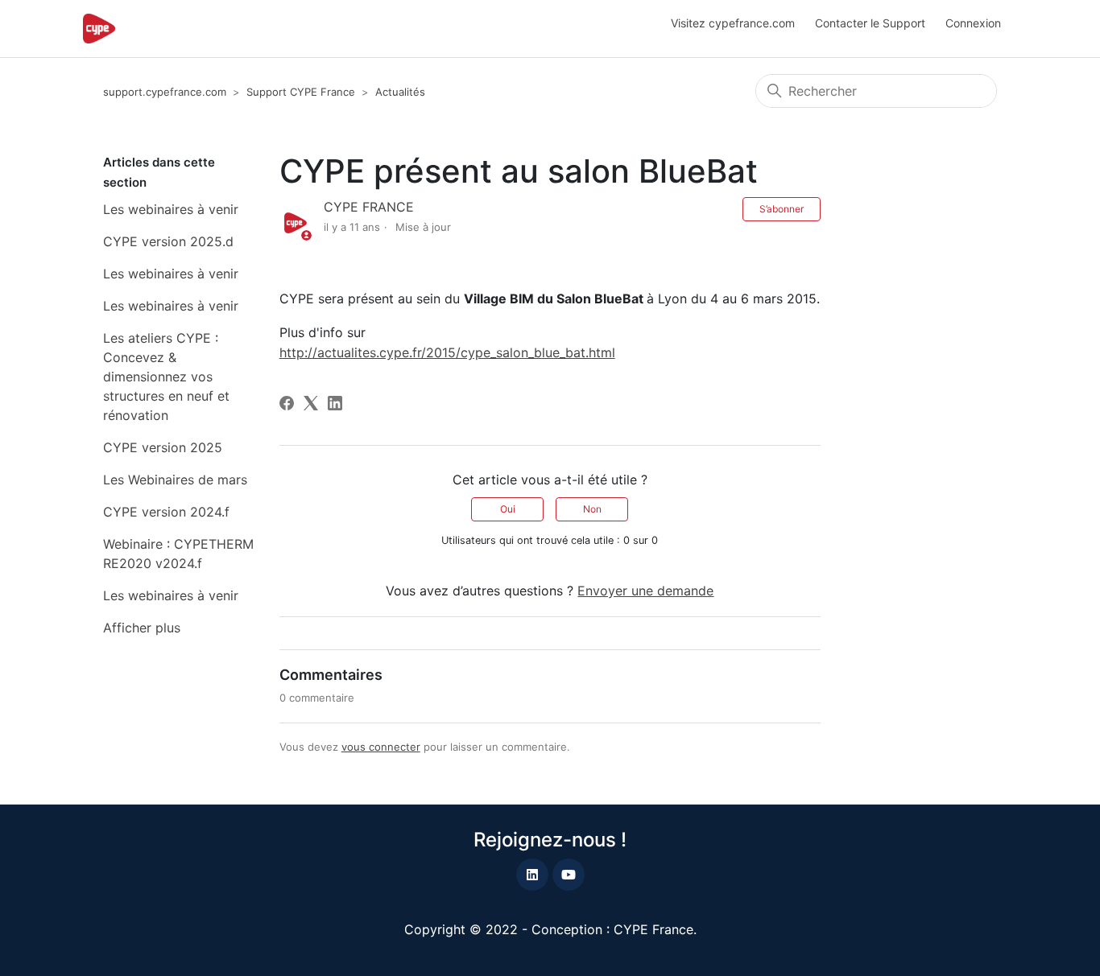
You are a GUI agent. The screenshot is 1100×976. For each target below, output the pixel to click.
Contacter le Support (870, 23)
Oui (507, 509)
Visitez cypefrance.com (733, 23)
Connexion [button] (973, 23)
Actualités (400, 91)
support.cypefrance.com (164, 91)
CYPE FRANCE (369, 207)
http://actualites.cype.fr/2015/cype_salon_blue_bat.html (447, 352)
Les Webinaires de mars (175, 480)
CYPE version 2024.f (166, 512)
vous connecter (380, 746)
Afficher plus (141, 628)
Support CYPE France (300, 91)
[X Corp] (311, 403)
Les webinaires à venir (170, 209)
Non (592, 509)
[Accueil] (99, 28)
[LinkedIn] (335, 403)
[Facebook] (286, 403)
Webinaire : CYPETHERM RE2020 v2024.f (178, 553)
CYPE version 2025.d (168, 241)
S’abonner (781, 209)
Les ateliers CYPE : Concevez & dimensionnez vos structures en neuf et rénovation (166, 376)
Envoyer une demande (645, 591)
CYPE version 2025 (162, 447)
